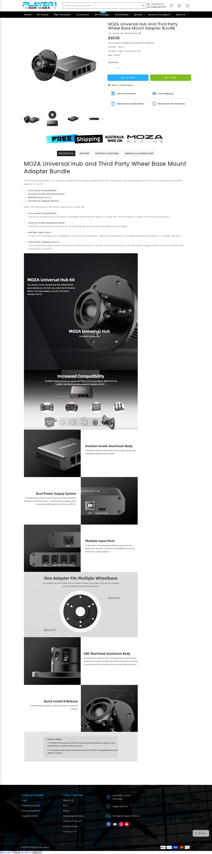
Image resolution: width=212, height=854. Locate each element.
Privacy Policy (70, 826)
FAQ (65, 805)
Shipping (126, 43)
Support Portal (30, 815)
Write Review (131, 33)
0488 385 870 (120, 806)
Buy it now (171, 77)
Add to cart (128, 77)
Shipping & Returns (74, 815)
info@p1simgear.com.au (126, 815)
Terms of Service (72, 821)
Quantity (113, 62)
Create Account (31, 805)
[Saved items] (171, 6)
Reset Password (31, 810)
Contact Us (69, 831)
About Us (68, 800)
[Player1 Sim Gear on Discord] (114, 824)
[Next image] (99, 63)
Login (25, 800)
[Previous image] (26, 63)
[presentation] (103, 119)
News (66, 810)
